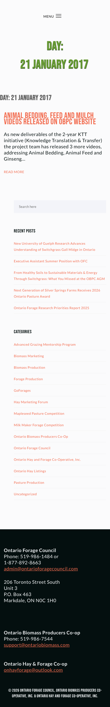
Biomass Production (29, 367)
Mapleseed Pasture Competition (39, 413)
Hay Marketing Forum (31, 402)
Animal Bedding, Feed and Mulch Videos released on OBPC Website (50, 119)
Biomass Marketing (29, 356)
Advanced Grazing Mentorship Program (45, 344)
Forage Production (28, 379)
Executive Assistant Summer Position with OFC (51, 261)
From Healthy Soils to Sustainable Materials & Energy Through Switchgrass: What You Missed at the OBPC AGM (59, 276)
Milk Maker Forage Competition (39, 425)
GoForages (22, 390)
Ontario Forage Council (32, 448)
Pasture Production (29, 482)
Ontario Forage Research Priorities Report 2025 (51, 308)
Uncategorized (25, 494)
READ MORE (14, 172)
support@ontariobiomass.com (37, 645)
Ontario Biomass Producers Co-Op (41, 436)
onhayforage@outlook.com (33, 670)
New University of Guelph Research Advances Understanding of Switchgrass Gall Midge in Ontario (54, 246)
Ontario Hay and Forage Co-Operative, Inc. (47, 459)
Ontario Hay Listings (30, 471)
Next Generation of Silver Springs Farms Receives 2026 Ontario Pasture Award (57, 293)
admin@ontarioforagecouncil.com (41, 568)
